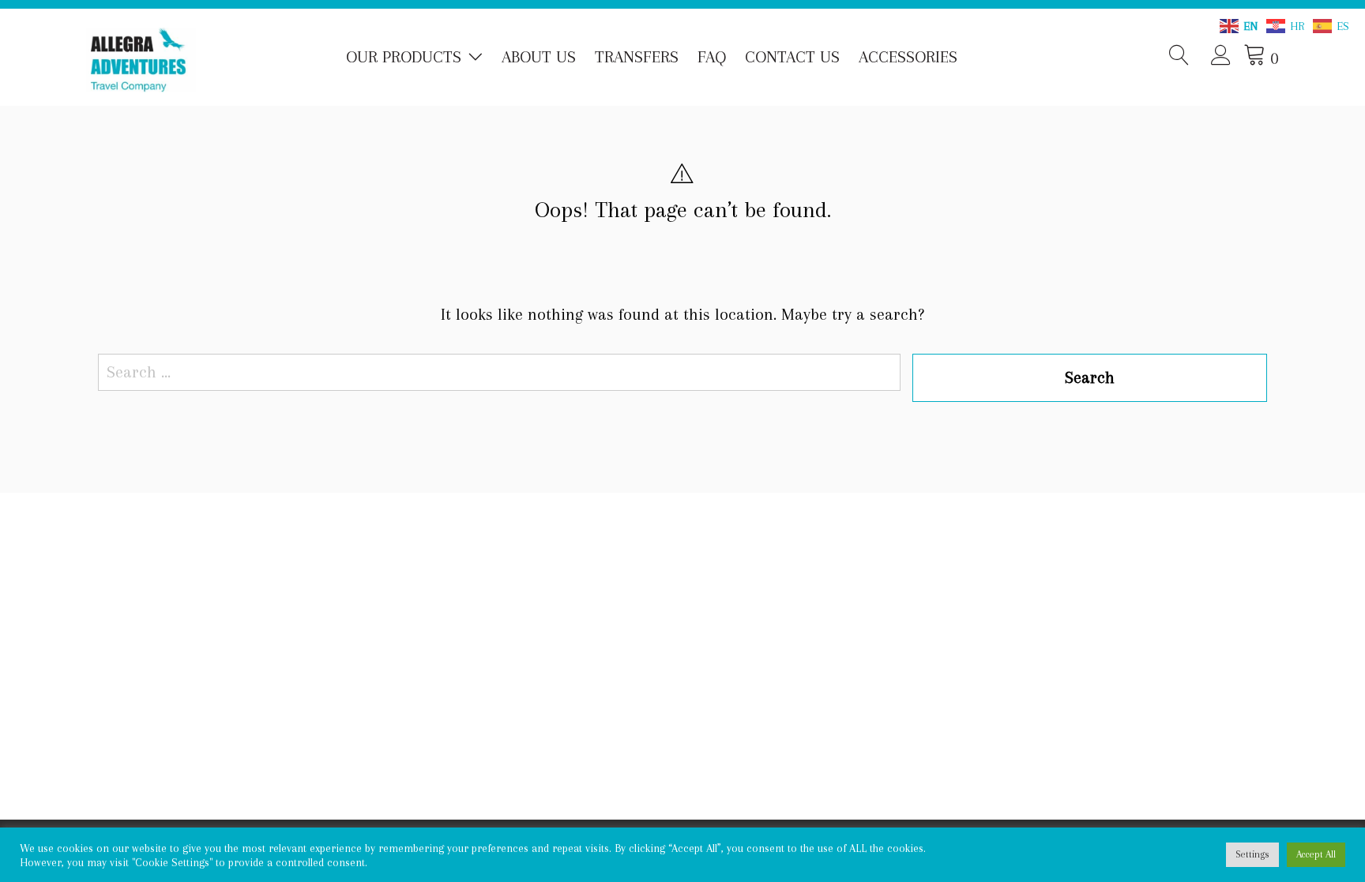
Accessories (908, 56)
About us (539, 56)
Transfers (637, 56)
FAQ (712, 56)
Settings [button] (1252, 854)
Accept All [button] (1316, 854)
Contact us (792, 56)
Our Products (403, 56)
